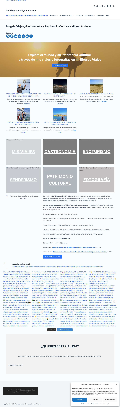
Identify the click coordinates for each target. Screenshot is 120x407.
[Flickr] (99, 6)
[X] (12, 36)
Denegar (95, 399)
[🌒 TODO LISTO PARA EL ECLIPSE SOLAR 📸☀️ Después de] (46, 313)
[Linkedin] (15, 36)
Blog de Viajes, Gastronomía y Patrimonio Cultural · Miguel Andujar (27, 15)
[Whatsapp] (19, 36)
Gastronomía (89, 15)
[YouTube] (102, 6)
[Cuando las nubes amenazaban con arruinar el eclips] (17, 313)
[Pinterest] (23, 36)
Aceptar (79, 399)
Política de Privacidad (96, 403)
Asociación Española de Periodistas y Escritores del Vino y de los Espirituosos (80, 252)
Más (107, 15)
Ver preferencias (110, 399)
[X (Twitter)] (107, 6)
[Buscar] (113, 6)
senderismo (23, 179)
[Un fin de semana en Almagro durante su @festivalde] (74, 313)
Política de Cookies (25, 390)
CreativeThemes (36, 404)
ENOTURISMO (96, 151)
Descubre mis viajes (60, 65)
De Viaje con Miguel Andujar (21, 10)
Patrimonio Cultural (66, 15)
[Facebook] (94, 6)
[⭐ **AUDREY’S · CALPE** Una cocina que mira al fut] (103, 284)
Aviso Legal (106, 403)
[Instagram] (97, 6)
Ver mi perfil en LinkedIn (52, 257)
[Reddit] (27, 36)
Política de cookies (85, 403)
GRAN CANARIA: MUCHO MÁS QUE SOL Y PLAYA (96, 94)
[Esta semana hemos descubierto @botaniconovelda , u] (103, 313)
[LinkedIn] (110, 6)
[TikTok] (105, 6)
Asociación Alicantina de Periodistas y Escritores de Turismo (74, 247)
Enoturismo (100, 15)
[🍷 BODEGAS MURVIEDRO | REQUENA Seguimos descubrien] (46, 284)
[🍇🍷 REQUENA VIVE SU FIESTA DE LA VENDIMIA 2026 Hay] (74, 284)
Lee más (27, 104)
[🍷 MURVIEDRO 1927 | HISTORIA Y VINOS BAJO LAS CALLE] (17, 284)
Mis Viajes (53, 15)
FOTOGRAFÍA (96, 179)
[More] (31, 36)
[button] (116, 385)
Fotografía (79, 15)
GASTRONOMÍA (60, 151)
